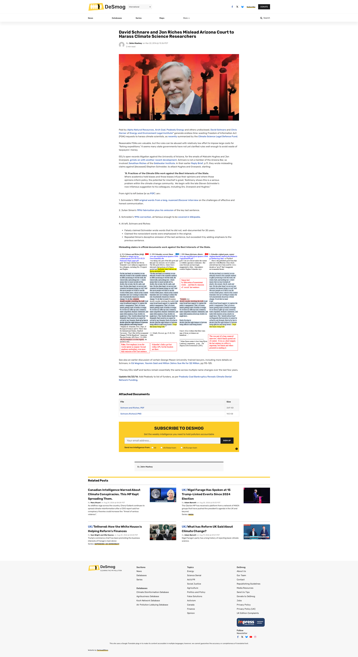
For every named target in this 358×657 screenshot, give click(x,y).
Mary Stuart (96, 503)
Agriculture (192, 588)
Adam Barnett (190, 503)
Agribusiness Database (147, 596)
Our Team (241, 575)
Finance (191, 609)
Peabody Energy (175, 129)
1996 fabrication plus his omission (155, 210)
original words (147, 200)
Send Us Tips (243, 592)
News (139, 571)
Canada (190, 604)
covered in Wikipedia (189, 217)
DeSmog (115, 7)
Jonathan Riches (137, 163)
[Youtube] (251, 637)
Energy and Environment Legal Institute (151, 133)
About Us (241, 571)
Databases (141, 575)
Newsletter (242, 633)
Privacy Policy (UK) (246, 609)
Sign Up (227, 440)
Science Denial (194, 575)
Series (139, 579)
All (155, 448)
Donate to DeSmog (246, 596)
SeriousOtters (102, 650)
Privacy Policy (244, 604)
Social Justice (194, 584)
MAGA (191, 514)
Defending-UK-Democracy (107, 544)
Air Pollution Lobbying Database (152, 604)
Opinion (191, 613)
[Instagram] (255, 637)
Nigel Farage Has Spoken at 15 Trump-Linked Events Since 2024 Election (206, 494)
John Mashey (135, 43)
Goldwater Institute (164, 163)
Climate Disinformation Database (152, 592)
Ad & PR (191, 579)
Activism (191, 600)
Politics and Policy (196, 592)
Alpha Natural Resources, (141, 129)
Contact (241, 579)
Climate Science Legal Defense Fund (217, 136)
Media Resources (245, 588)
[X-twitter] (237, 7)
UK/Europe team (190, 448)
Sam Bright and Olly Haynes (102, 535)
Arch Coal (160, 129)
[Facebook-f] (232, 7)
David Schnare (218, 129)
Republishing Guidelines (248, 584)
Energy (190, 571)
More (185, 18)
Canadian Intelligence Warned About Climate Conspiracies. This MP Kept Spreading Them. (114, 494)
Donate (264, 7)
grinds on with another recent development (153, 160)
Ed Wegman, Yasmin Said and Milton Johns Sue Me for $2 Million (165, 363)
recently (173, 136)
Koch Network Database (148, 600)
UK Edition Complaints (248, 613)
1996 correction (142, 217)
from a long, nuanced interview (176, 200)
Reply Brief (197, 163)
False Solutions (194, 596)
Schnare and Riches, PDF (132, 408)
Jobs (239, 600)
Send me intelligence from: (137, 448)
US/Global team (169, 448)
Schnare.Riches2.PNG (130, 414)
